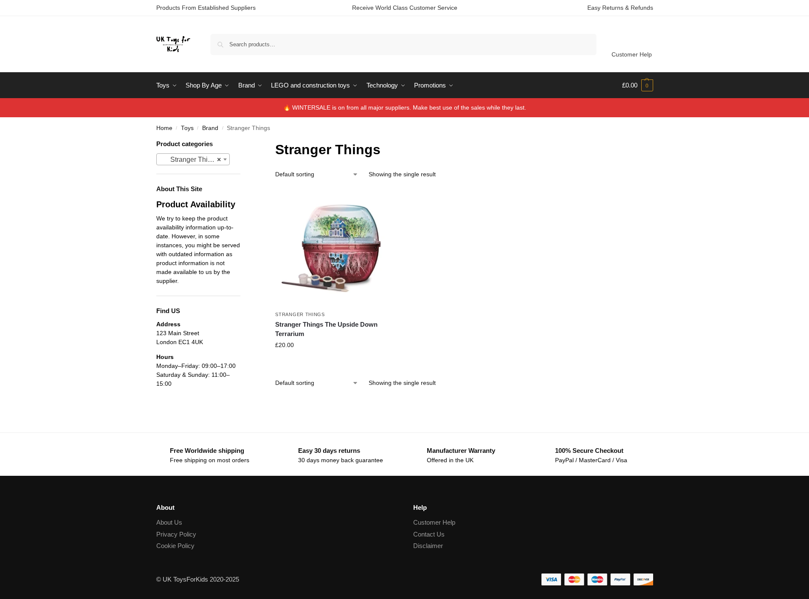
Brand (210, 128)
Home (164, 128)
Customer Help (632, 54)
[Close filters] (242, 144)
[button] (637, 85)
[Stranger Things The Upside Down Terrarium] (333, 247)
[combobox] (193, 159)
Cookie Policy (175, 545)
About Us (169, 522)
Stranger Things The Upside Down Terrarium (326, 329)
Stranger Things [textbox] (190, 159)
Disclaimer (428, 545)
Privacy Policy (176, 534)
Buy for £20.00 (334, 363)
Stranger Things (300, 314)
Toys (187, 128)
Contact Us (429, 534)
